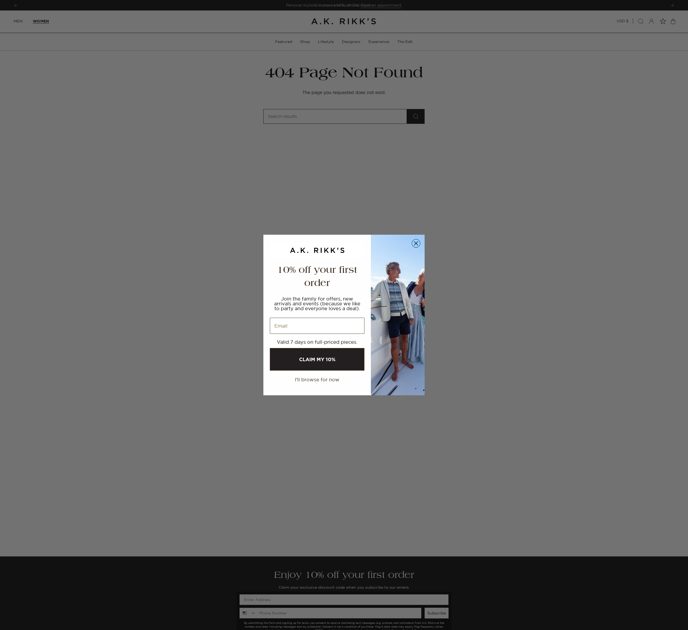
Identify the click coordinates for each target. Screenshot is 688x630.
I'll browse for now (317, 379)
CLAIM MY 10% (317, 359)
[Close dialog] (416, 243)
